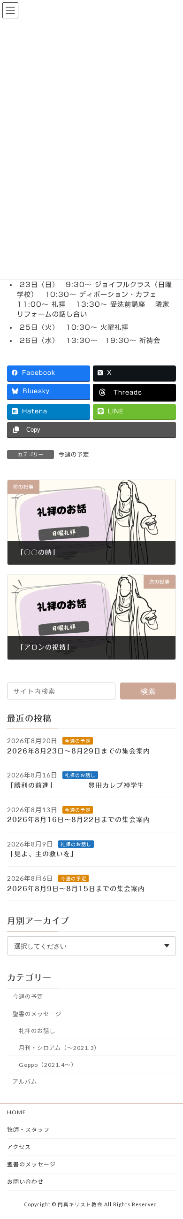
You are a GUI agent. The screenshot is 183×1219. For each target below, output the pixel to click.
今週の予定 (74, 454)
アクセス (19, 1146)
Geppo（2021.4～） (48, 1064)
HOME (16, 1112)
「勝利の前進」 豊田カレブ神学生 (83, 785)
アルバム (25, 1081)
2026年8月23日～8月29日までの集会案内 (78, 751)
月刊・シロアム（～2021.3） (59, 1047)
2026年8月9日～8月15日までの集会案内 (76, 888)
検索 (148, 691)
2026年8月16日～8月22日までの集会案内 (78, 819)
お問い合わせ (25, 1181)
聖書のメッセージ (37, 1013)
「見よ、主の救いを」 (47, 854)
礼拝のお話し (80, 775)
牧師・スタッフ (28, 1129)
